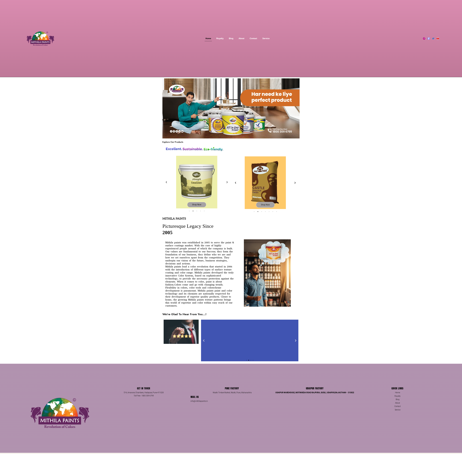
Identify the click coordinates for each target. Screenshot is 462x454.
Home (208, 38)
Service (266, 38)
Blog (231, 38)
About (241, 38)
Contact (253, 38)
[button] (166, 182)
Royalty (220, 38)
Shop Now (265, 205)
